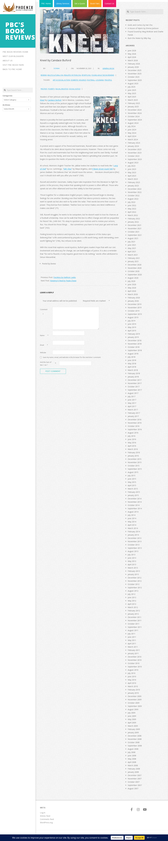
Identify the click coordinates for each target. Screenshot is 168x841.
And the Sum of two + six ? (45, 363)
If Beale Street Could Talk (102, 169)
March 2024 (133, 139)
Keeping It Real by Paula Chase (63, 280)
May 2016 (132, 442)
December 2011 (134, 617)
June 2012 (132, 597)
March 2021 (133, 255)
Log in (42, 812)
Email (44, 345)
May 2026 (132, 54)
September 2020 (135, 274)
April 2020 (132, 291)
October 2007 (133, 782)
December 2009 (134, 696)
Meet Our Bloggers (13, 56)
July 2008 (131, 752)
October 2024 (133, 116)
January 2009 (133, 732)
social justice (74, 89)
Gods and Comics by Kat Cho (140, 25)
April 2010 (132, 683)
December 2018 (134, 340)
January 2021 (133, 261)
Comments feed (47, 819)
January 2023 (133, 185)
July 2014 (131, 515)
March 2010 (133, 686)
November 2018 (134, 343)
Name (44, 335)
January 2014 (133, 535)
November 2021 (134, 228)
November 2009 (134, 699)
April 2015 (132, 485)
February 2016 (134, 452)
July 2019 (131, 320)
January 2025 (133, 106)
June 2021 (132, 245)
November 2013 (134, 541)
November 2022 (134, 192)
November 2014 (134, 502)
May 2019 (132, 327)
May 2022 (132, 208)
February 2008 (134, 768)
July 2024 (131, 126)
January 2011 (133, 653)
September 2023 (135, 159)
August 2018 (133, 353)
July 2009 (131, 712)
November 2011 (134, 620)
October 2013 (133, 544)
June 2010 (132, 676)
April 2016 (132, 446)
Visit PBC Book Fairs (13, 65)
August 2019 (133, 317)
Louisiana (100, 80)
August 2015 (133, 472)
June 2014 (132, 518)
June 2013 (132, 558)
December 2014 (134, 498)
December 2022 (134, 189)
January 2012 (133, 614)
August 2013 (133, 551)
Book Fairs (94, 3)
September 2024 (135, 119)
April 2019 (132, 330)
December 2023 (134, 149)
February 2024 (134, 143)
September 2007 (135, 785)
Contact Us (109, 3)
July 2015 (131, 475)
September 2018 (135, 350)
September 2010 (135, 666)
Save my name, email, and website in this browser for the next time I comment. (72, 357)
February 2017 (134, 413)
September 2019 (135, 314)
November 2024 (134, 113)
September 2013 (135, 548)
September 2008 (135, 745)
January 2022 (133, 222)
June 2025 (132, 90)
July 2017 (131, 396)
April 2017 (132, 406)
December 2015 (134, 459)
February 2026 (134, 63)
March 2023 (133, 179)
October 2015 (133, 465)
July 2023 (131, 166)
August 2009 (133, 709)
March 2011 (133, 647)
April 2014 (132, 525)
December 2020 (134, 264)
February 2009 (134, 729)
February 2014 (134, 531)
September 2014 (135, 508)
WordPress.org (46, 822)
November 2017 (134, 383)
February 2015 (134, 492)
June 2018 (132, 360)
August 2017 (133, 393)
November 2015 (134, 462)
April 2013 (132, 564)
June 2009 (132, 716)
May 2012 (132, 600)
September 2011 (135, 627)
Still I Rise (68, 169)
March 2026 (133, 60)
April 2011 (132, 643)
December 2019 (134, 304)
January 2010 (133, 693)
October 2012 (133, 584)
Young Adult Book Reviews (102, 75)
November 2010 (134, 660)
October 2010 (133, 663)
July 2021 (131, 241)
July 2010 (131, 673)
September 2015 (135, 469)
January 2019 (133, 337)
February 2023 (134, 182)
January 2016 (133, 455)
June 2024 (132, 129)
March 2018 (133, 370)
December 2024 (134, 110)
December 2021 (134, 225)
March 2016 (133, 449)
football (91, 80)
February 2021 (134, 258)
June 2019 (132, 324)
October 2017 (133, 386)
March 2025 (133, 100)
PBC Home (46, 3)
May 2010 (132, 680)
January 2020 (133, 301)
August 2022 (133, 199)
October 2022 (133, 195)
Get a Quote (80, 3)
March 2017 (133, 409)
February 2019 (134, 334)
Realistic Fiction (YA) (72, 75)
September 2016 (135, 429)
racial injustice (62, 89)
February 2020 (134, 297)
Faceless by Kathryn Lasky (64, 277)
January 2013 (133, 574)
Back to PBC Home (12, 69)
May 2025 (132, 93)
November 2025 (134, 73)
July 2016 (131, 436)
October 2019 (133, 311)
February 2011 (134, 650)
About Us (7, 60)
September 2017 (135, 390)
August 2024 (133, 123)
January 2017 (133, 416)
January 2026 (133, 67)
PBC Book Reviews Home (15, 51)
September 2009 (135, 706)
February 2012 (134, 610)
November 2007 (134, 778)
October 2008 (133, 742)
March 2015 (133, 488)
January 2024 (133, 146)
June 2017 (132, 399)
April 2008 (132, 762)
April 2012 (132, 604)
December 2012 (134, 577)
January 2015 (133, 495)
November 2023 (134, 152)
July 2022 (131, 202)
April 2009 (132, 722)
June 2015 (132, 479)
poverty (51, 89)
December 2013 (134, 538)
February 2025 (134, 103)
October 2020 (133, 271)
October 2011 (133, 624)
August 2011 (133, 630)
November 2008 (134, 739)
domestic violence (78, 80)
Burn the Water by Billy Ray (139, 38)
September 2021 (135, 235)
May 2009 (132, 719)
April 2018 (132, 367)
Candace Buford (54, 100)
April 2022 (132, 212)
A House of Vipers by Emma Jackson (143, 28)
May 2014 (132, 521)
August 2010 (133, 670)
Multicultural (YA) (55, 75)
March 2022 (133, 215)
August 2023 (133, 162)
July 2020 (131, 281)
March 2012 (133, 607)
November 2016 (134, 423)
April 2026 (132, 57)
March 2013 (133, 568)
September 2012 (135, 587)
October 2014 (133, 505)
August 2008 (133, 749)
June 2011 (132, 637)
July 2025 (131, 87)
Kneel (42, 100)
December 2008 (134, 736)
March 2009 (133, 726)
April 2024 (132, 136)
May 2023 (132, 172)
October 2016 (133, 426)
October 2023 (133, 156)
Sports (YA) (86, 75)
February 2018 (134, 373)
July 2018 (131, 357)
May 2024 (132, 133)
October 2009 (133, 703)
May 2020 (132, 287)
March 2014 (133, 528)
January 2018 (133, 376)
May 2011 (132, 640)
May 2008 (132, 759)
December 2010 (134, 656)
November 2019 (134, 307)
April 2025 (132, 96)
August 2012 (133, 591)
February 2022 (134, 218)
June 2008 (132, 755)
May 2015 (132, 482)
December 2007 (134, 775)
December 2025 (134, 70)
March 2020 (133, 294)
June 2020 (132, 284)
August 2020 (133, 278)
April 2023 (132, 175)
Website (43, 352)
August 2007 (133, 788)
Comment (43, 311)
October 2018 (133, 347)
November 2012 (134, 581)
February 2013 (134, 571)
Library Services (62, 3)
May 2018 (132, 363)
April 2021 (132, 251)
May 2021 (132, 248)
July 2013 (131, 554)
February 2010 (134, 689)
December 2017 (134, 380)
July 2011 (131, 633)
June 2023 (132, 169)
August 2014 (133, 512)
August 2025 (133, 83)
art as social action (61, 80)
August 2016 (133, 432)
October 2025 (133, 77)
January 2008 (133, 772)
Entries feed (45, 816)
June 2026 (132, 50)
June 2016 (132, 439)
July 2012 (131, 594)
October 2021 (133, 231)
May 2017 (132, 403)
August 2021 (133, 238)
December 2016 (134, 419)
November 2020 (134, 268)
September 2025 (135, 80)
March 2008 (133, 765)
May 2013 (132, 561)
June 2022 (132, 205)
